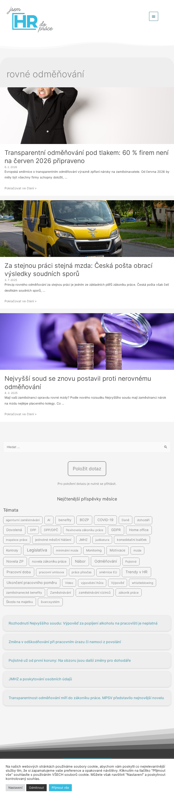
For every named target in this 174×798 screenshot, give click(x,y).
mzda (137, 550)
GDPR (116, 530)
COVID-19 (105, 520)
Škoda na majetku (19, 602)
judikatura (102, 540)
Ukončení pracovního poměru (32, 583)
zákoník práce (128, 592)
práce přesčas (82, 572)
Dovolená (14, 530)
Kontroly (12, 550)
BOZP (84, 520)
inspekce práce (16, 540)
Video (69, 583)
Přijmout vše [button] (60, 787)
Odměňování (105, 561)
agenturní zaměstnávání (23, 520)
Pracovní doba (19, 572)
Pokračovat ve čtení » (20, 188)
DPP (33, 530)
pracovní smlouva (51, 572)
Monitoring (94, 550)
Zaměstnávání (60, 592)
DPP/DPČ (51, 530)
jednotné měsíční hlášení (53, 540)
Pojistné (131, 561)
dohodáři (143, 520)
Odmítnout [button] (36, 787)
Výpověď (117, 583)
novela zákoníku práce (49, 561)
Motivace (117, 550)
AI (48, 520)
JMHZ (83, 540)
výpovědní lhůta (92, 583)
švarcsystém (50, 602)
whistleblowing (142, 583)
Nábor (80, 561)
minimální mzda (67, 550)
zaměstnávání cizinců (95, 592)
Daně (125, 520)
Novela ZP (15, 561)
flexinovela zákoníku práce (84, 530)
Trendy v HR (136, 572)
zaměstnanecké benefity (24, 592)
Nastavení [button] (15, 787)
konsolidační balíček (132, 540)
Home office (139, 530)
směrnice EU (108, 572)
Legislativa (37, 550)
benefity (64, 520)
